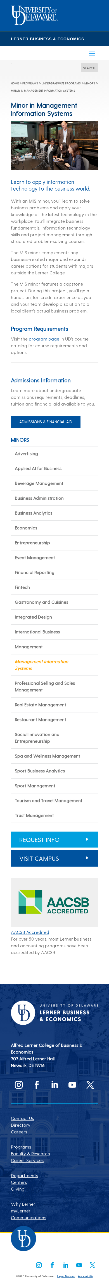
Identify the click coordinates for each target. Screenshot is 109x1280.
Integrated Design (33, 616)
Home (15, 83)
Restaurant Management (40, 719)
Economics (26, 527)
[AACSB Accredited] (54, 925)
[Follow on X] (90, 1085)
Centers (19, 1182)
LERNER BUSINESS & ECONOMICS (47, 39)
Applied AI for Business (38, 468)
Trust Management (34, 815)
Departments (24, 1175)
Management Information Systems (41, 665)
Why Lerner (23, 1204)
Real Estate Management (40, 704)
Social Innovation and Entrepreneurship (37, 738)
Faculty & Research (30, 1153)
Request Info (39, 839)
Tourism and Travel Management (48, 800)
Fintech (22, 587)
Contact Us (22, 1118)
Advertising (26, 453)
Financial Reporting (34, 572)
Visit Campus (39, 858)
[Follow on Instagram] (19, 1085)
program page (44, 338)
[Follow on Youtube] (72, 1085)
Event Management (35, 557)
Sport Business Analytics (40, 770)
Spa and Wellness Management (47, 755)
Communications (28, 1217)
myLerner (20, 1210)
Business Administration (39, 498)
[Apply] (34, 23)
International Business (37, 631)
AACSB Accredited (30, 932)
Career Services (27, 1160)
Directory (20, 1125)
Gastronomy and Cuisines (41, 602)
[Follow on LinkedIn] (54, 1085)
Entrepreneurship (32, 542)
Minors (89, 83)
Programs (30, 83)
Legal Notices (66, 1276)
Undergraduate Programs (61, 83)
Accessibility (85, 1276)
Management (29, 646)
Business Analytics (33, 512)
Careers (19, 1131)
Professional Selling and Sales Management (45, 686)
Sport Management (35, 785)
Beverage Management (39, 483)
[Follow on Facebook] (36, 1085)
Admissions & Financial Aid (45, 421)
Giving (18, 1188)
